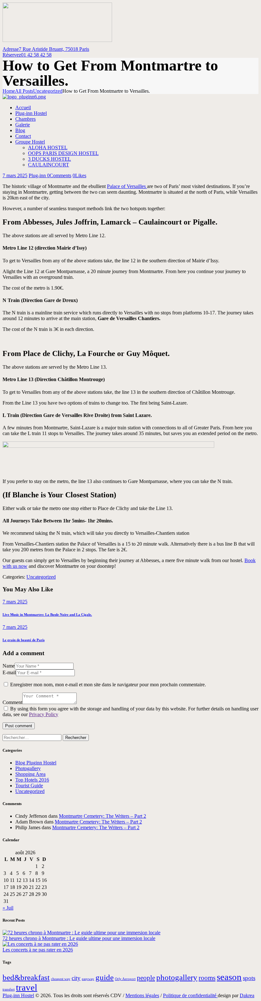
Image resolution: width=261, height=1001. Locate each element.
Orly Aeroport (125, 979)
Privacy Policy (43, 714)
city (76, 978)
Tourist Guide (29, 785)
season (229, 977)
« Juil (8, 907)
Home (9, 91)
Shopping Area (30, 774)
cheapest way (60, 979)
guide (104, 977)
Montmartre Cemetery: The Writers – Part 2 (102, 816)
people (146, 978)
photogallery (176, 977)
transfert (9, 989)
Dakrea (247, 995)
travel (26, 987)
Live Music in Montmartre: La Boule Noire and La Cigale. (47, 614)
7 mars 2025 (15, 175)
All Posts (24, 91)
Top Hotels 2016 (32, 780)
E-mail (9, 672)
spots (249, 978)
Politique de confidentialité (190, 995)
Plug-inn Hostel (18, 995)
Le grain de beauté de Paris (24, 640)
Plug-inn (38, 175)
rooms (207, 978)
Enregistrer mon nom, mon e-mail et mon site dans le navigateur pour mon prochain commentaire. (108, 684)
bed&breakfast (26, 977)
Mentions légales (142, 995)
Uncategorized (47, 91)
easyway (88, 979)
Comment (12, 702)
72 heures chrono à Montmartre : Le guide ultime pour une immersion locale (79, 938)
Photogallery (28, 768)
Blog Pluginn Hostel (35, 762)
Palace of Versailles (127, 186)
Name (9, 665)
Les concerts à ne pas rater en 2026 (38, 949)
